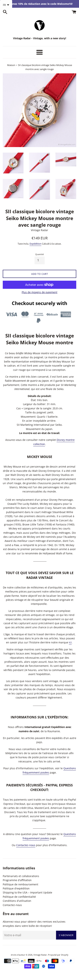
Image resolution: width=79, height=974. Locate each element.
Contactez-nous (25, 845)
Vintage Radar (40, 954)
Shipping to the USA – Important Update (27, 892)
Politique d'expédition (16, 888)
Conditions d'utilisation (17, 900)
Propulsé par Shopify (58, 954)
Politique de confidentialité (19, 896)
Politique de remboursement (20, 884)
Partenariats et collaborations (21, 876)
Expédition (35, 243)
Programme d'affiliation (17, 880)
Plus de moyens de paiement (39, 292)
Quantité (39, 254)
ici (70, 642)
